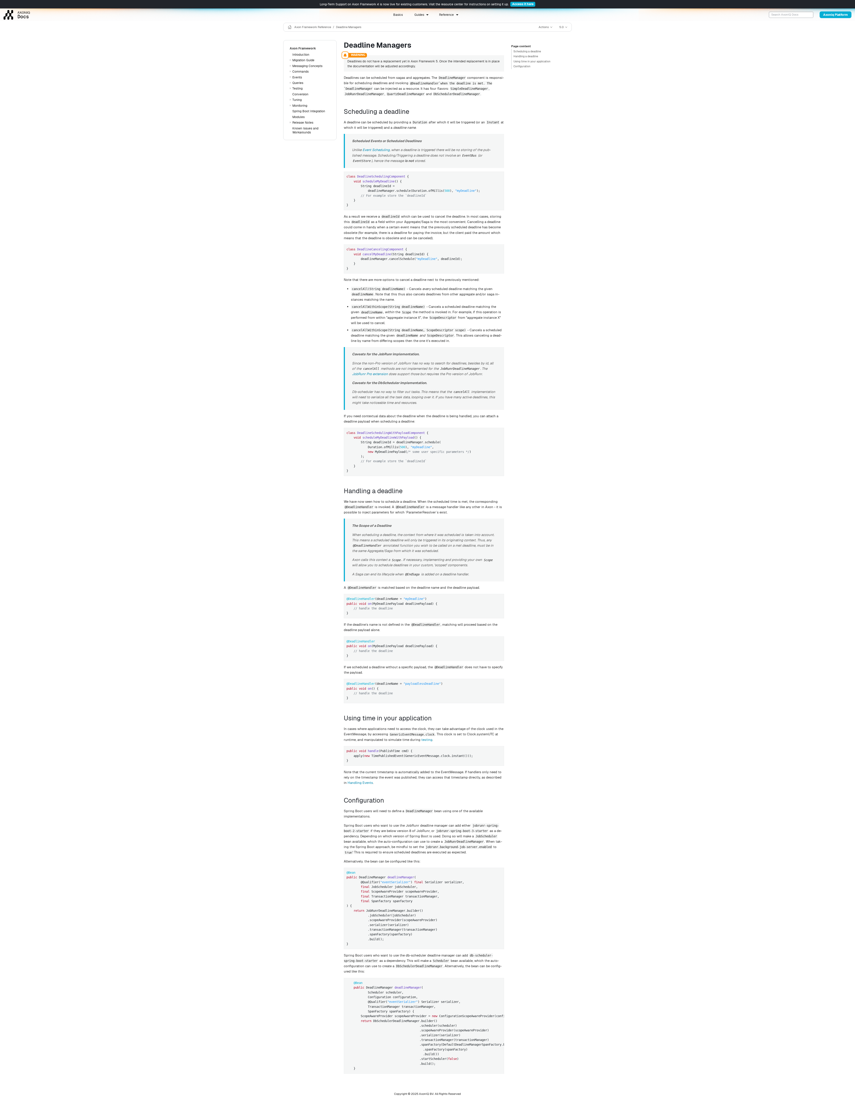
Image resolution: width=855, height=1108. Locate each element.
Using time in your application (531, 61)
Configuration (521, 66)
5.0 (561, 27)
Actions (544, 27)
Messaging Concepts (307, 66)
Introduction (300, 55)
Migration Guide (303, 60)
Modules (298, 117)
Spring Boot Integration (308, 111)
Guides (419, 15)
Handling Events (360, 783)
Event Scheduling (376, 150)
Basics (398, 15)
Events (297, 77)
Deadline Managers (348, 27)
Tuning (297, 100)
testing (426, 740)
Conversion (300, 94)
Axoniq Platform (835, 15)
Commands (300, 72)
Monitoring (299, 106)
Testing (297, 88)
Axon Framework (303, 48)
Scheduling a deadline (527, 51)
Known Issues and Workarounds (305, 130)
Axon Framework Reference (312, 27)
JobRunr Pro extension (370, 374)
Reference (446, 15)
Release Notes (302, 123)
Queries (297, 83)
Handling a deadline (525, 56)
